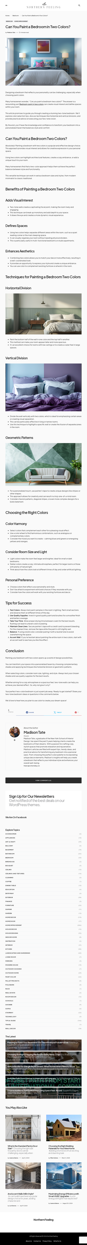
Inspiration (10, 941)
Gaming (8, 909)
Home (7, 15)
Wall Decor (10, 1028)
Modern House (11, 965)
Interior (9, 945)
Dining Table (10, 885)
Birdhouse (9, 862)
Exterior (9, 897)
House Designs (11, 933)
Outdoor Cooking (13, 969)
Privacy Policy (47, 1241)
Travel (8, 1024)
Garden (8, 913)
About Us (29, 1241)
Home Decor (10, 917)
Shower (8, 1005)
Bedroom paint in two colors (31, 104)
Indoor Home (11, 937)
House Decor (11, 929)
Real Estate (10, 993)
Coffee (8, 881)
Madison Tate (34, 732)
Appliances (10, 838)
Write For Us (57, 1241)
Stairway (9, 1013)
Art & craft (10, 842)
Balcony (9, 846)
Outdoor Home (12, 973)
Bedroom (16, 15)
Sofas (8, 1009)
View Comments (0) (43, 780)
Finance (8, 901)
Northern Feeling (43, 1219)
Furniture (9, 905)
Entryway (9, 893)
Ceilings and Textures (14, 873)
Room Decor (10, 997)
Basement (9, 850)
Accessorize (10, 834)
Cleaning (9, 877)
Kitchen (8, 949)
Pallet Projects (12, 981)
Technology (10, 1017)
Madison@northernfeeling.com (32, 766)
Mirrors (9, 961)
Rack (7, 989)
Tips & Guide (10, 1020)
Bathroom (9, 854)
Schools (9, 1001)
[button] (6, 5)
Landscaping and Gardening (17, 953)
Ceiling (8, 869)
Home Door (10, 921)
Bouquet (9, 866)
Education (9, 889)
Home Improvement (21, 21)
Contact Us (37, 1241)
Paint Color (10, 977)
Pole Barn (9, 985)
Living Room (10, 957)
